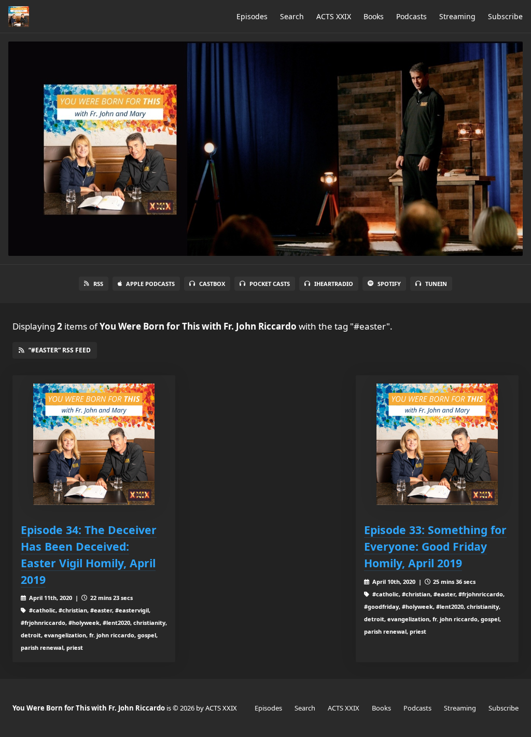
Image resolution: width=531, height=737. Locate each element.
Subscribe (505, 16)
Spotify (389, 284)
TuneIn (436, 284)
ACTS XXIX (333, 16)
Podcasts (411, 16)
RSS (98, 284)
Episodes (252, 16)
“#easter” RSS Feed (60, 350)
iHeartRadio (333, 284)
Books (374, 16)
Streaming (457, 16)
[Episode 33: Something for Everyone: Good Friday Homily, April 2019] (437, 444)
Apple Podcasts (150, 284)
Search (292, 16)
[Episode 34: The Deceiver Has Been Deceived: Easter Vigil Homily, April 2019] (93, 444)
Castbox (212, 284)
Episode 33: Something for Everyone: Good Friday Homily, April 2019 (435, 546)
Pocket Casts (269, 284)
